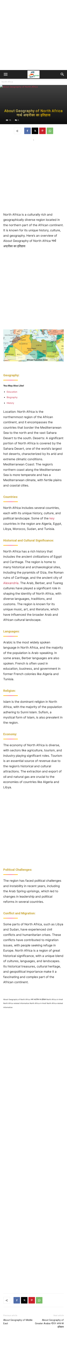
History (10, 403)
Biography (12, 397)
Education (12, 391)
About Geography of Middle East (18, 1322)
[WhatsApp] (50, 131)
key (51, 518)
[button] (5, 74)
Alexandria (11, 583)
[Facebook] (27, 131)
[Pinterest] (42, 131)
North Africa (7, 81)
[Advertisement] (33, 35)
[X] (35, 131)
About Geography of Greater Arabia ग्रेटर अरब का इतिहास (49, 1323)
